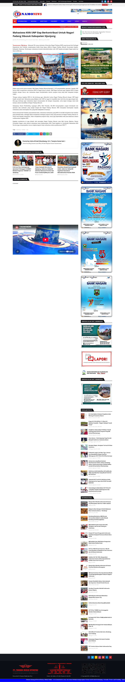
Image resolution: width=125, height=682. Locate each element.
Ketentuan (54, 1)
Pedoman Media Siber (33, 1)
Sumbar (23, 129)
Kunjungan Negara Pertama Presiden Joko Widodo (99, 640)
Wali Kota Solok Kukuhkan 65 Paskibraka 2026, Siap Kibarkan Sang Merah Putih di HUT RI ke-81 (100, 472)
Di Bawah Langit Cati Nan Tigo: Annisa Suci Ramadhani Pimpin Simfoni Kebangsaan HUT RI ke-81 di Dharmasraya (100, 454)
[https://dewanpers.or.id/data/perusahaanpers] (93, 673)
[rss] (96, 657)
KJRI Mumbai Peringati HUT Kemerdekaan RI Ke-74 (100, 625)
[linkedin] (106, 657)
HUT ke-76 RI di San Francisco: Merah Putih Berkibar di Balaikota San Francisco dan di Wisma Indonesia (100, 550)
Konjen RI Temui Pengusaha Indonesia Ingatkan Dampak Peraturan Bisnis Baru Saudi (100, 534)
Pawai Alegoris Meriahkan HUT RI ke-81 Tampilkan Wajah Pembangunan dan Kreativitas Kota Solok (100, 489)
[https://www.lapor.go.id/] (96, 366)
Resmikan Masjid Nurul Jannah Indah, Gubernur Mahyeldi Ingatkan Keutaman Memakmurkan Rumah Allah (67, 169)
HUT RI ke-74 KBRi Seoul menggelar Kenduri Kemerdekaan (98, 611)
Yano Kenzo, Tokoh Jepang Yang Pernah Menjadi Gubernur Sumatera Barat (100, 439)
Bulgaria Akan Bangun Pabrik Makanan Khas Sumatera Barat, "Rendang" (100, 509)
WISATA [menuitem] (84, 21)
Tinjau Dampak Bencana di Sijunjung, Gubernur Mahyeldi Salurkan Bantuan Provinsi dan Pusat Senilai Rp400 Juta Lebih (44, 169)
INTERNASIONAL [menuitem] (22, 21)
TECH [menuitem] (62, 21)
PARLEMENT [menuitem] (54, 21)
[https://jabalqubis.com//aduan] (96, 78)
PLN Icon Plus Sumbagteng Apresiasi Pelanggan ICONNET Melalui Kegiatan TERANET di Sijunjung (22, 169)
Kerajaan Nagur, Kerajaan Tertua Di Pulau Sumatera (100, 446)
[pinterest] (111, 1)
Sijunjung (18, 129)
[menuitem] (15, 21)
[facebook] (102, 1)
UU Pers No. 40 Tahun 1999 (19, 1)
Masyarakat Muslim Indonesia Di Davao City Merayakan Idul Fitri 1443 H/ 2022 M (100, 502)
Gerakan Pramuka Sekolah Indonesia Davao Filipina (99, 589)
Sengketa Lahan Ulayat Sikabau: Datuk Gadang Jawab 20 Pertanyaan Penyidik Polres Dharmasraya (100, 431)
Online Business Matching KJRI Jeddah (99, 603)
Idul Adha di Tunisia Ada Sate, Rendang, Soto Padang (100, 632)
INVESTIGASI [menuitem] (43, 21)
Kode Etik (42, 1)
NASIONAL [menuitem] (34, 21)
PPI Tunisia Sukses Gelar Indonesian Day (100, 646)
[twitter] (105, 1)
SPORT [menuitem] (69, 21)
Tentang (48, 1)
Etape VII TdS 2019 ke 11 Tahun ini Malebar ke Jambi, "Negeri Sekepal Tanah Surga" (100, 423)
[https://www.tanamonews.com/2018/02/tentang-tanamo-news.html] (25, 673)
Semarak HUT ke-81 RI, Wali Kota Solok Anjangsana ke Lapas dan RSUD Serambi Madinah (100, 481)
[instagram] (108, 1)
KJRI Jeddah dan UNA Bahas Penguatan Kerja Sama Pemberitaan (99, 542)
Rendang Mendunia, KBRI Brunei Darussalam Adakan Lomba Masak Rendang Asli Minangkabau (98, 517)
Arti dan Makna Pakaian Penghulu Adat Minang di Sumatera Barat (100, 415)
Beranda (15, 29)
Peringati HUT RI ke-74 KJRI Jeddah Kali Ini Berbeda (100, 618)
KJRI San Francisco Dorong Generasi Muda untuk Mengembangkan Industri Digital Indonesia (100, 574)
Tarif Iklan (81, 1)
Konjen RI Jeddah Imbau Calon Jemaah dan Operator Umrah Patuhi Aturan (99, 582)
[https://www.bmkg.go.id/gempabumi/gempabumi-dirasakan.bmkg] (95, 374)
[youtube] (103, 657)
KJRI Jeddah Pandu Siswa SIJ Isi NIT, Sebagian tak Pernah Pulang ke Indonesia (98, 526)
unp (19, 29)
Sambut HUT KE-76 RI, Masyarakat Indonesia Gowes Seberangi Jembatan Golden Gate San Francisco (99, 558)
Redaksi (75, 1)
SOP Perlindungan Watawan (65, 1)
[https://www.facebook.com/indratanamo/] (59, 673)
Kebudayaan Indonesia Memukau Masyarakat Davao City (98, 596)
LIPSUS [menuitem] (77, 21)
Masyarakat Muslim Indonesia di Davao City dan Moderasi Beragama (100, 566)
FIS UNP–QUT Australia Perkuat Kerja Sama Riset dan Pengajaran (64, 4)
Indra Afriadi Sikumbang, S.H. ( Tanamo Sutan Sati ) (26, 40)
